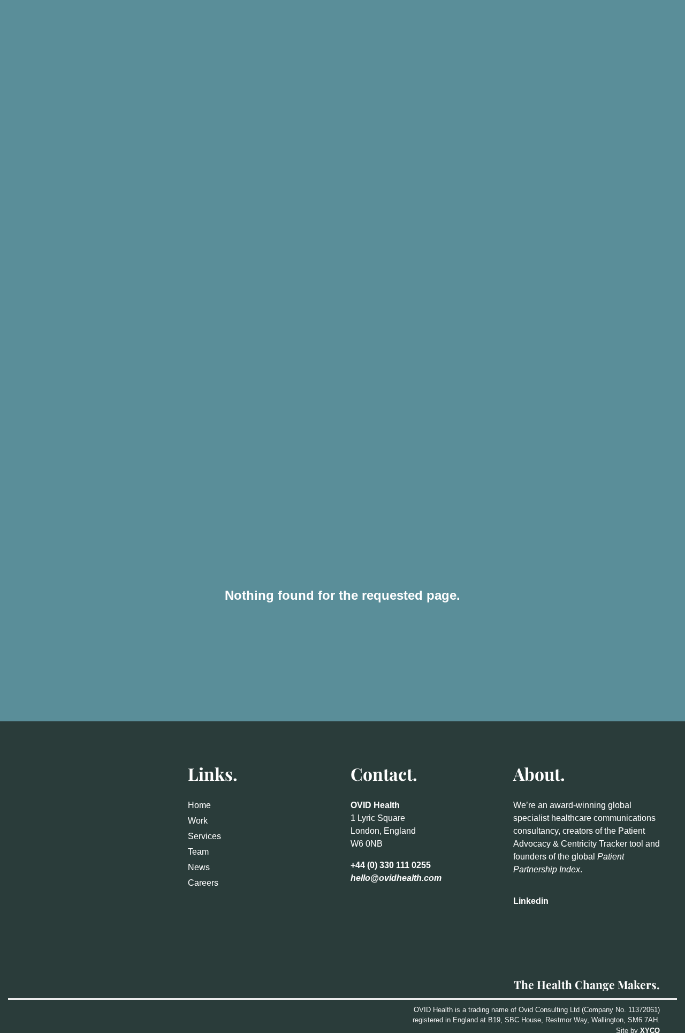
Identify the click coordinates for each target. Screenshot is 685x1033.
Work (198, 820)
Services (204, 836)
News (199, 867)
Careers (203, 882)
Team (198, 851)
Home (199, 805)
